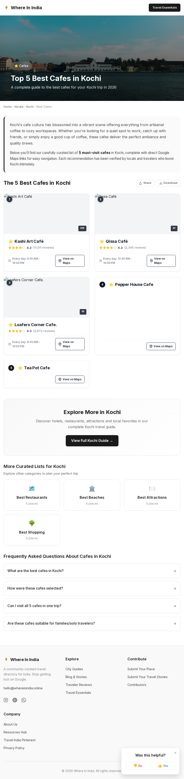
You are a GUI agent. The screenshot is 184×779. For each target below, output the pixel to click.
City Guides (74, 669)
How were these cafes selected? (35, 588)
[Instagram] (6, 700)
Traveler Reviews (79, 685)
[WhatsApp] (24, 700)
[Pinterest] (15, 700)
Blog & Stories (76, 677)
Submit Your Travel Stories (147, 677)
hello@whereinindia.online (23, 688)
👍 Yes (163, 766)
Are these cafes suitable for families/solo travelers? (51, 623)
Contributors (136, 685)
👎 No (137, 766)
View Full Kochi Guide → (92, 440)
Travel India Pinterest (19, 740)
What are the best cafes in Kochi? (35, 570)
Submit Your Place (141, 669)
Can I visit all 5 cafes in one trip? (34, 605)
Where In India (26, 7)
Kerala (19, 106)
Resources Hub (15, 732)
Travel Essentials (164, 7)
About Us (11, 724)
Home (8, 106)
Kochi (30, 106)
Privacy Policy (14, 748)
